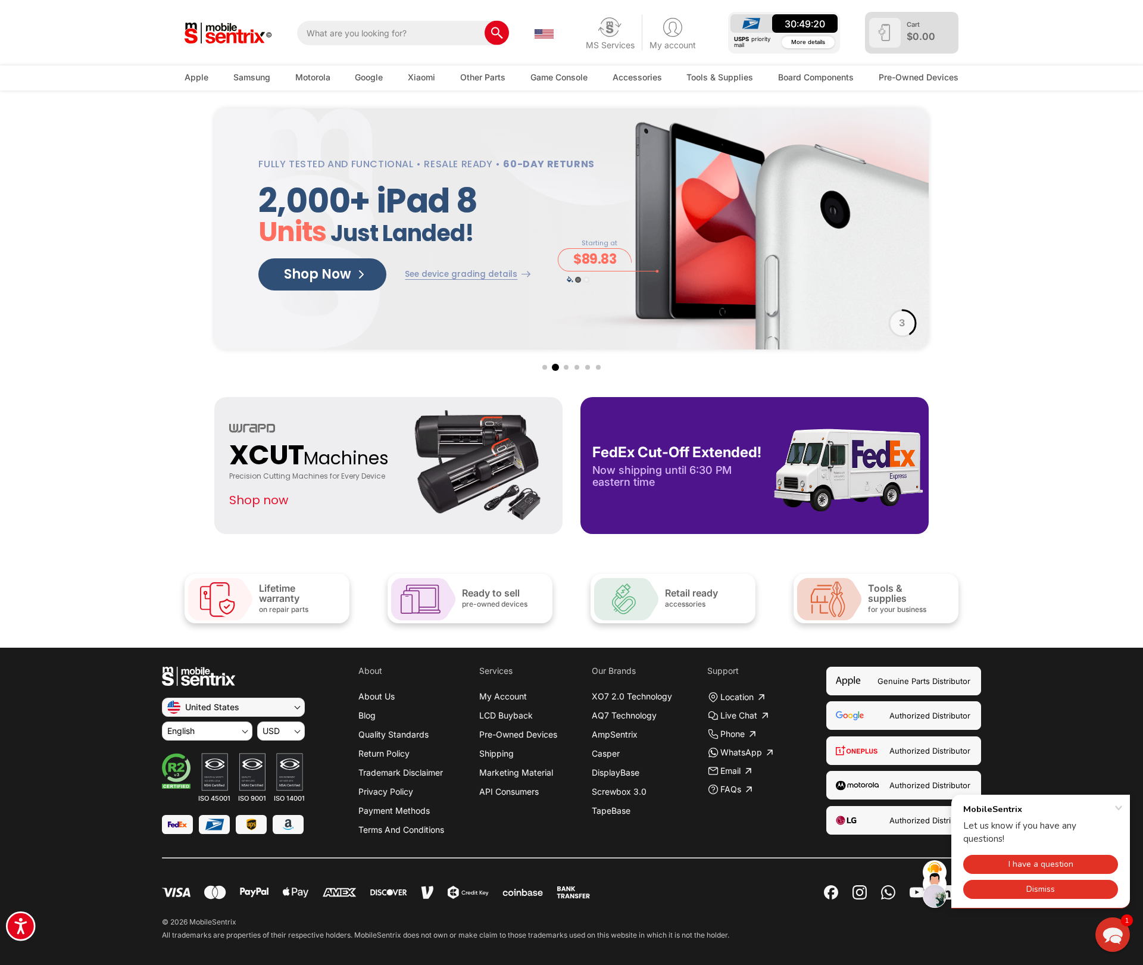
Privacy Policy (385, 791)
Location (737, 697)
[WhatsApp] (888, 892)
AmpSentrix (615, 734)
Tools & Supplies (719, 77)
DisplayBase (615, 772)
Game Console (559, 77)
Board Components (816, 77)
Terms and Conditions (401, 830)
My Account (503, 696)
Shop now (258, 500)
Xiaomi (421, 77)
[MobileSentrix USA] (228, 33)
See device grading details (461, 274)
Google (369, 77)
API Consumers (509, 791)
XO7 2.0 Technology (632, 696)
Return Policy (384, 753)
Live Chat (738, 715)
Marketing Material (516, 772)
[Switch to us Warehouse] (544, 33)
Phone (732, 734)
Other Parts (482, 77)
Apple (196, 77)
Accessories (637, 77)
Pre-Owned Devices (918, 77)
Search (497, 33)
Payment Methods (394, 810)
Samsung (251, 77)
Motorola (312, 77)
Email (730, 771)
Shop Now (317, 274)
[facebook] (831, 892)
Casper (606, 753)
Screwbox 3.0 (619, 791)
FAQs (730, 789)
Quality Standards (393, 734)
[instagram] (859, 892)
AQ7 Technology (624, 715)
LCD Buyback (506, 715)
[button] (544, 367)
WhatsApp (741, 752)
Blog (367, 715)
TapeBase (611, 810)
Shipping (496, 753)
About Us (376, 696)
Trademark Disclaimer (400, 772)
